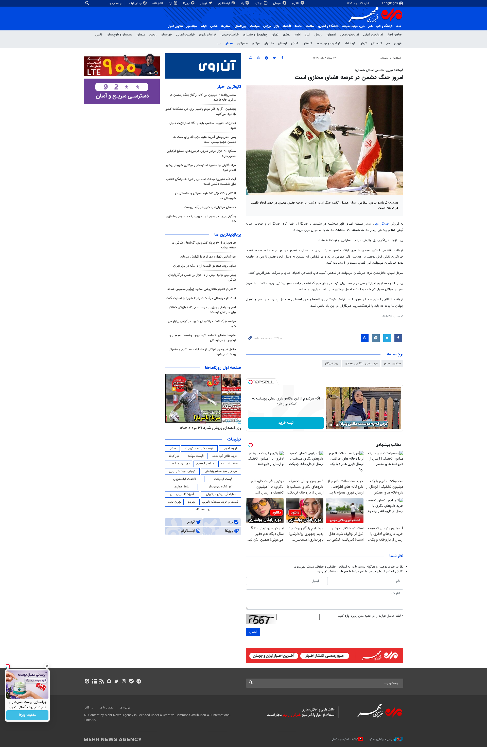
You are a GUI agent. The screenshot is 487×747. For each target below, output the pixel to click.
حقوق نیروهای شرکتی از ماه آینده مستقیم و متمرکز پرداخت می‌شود (202, 352)
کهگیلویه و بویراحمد (328, 43)
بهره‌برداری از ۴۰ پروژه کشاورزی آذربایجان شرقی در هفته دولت (204, 245)
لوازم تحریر (230, 448)
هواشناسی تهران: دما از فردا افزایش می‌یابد (208, 256)
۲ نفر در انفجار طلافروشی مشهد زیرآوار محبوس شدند (201, 289)
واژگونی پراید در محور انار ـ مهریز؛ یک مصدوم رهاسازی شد (201, 219)
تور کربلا (174, 456)
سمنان (141, 34)
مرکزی (255, 43)
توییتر (204, 3)
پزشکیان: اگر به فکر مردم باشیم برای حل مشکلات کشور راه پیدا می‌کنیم (200, 111)
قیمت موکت (195, 456)
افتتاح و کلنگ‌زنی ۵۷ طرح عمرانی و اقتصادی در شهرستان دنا (205, 196)
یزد (218, 43)
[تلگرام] (138, 681)
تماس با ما (106, 707)
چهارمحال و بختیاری (255, 34)
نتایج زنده (158, 3)
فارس (98, 34)
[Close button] (46, 666)
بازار (276, 26)
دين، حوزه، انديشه (353, 26)
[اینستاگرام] (124, 681)
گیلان (294, 43)
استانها (397, 58)
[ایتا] (87, 681)
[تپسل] (250, 382)
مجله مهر (191, 26)
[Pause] (331, 425)
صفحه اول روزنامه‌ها (223, 368)
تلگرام (296, 3)
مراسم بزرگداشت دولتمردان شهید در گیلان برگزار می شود (202, 324)
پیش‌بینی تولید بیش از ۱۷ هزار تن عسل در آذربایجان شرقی (202, 277)
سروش (277, 3)
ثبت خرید (286, 423)
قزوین (398, 43)
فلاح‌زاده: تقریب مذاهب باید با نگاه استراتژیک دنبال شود (202, 126)
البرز (307, 34)
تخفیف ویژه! (27, 715)
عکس (213, 26)
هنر (370, 26)
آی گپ (259, 3)
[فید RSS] (101, 681)
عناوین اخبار (394, 34)
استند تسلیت (229, 463)
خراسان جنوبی (230, 34)
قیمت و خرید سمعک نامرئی (220, 501)
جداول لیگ (135, 3)
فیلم (204, 26)
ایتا (171, 3)
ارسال (253, 631)
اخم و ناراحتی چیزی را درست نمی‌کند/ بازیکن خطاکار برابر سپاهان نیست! (202, 310)
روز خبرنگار (331, 363)
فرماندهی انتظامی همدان (361, 363)
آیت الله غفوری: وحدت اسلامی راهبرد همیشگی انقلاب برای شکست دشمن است (201, 182)
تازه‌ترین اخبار (229, 87)
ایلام (298, 34)
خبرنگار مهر (381, 223)
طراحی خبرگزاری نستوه (381, 739)
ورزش (267, 26)
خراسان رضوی (207, 34)
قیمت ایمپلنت (223, 479)
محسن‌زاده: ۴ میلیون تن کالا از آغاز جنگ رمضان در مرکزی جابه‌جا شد (203, 97)
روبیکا (186, 3)
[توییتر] (116, 681)
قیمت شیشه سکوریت (199, 448)
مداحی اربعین (205, 463)
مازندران (269, 43)
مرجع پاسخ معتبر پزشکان (221, 471)
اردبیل (318, 34)
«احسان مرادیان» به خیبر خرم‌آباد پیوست (210, 207)
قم (388, 43)
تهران (275, 34)
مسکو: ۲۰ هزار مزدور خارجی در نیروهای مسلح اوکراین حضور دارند (201, 153)
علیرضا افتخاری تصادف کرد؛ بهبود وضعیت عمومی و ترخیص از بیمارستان (202, 338)
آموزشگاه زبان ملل (182, 494)
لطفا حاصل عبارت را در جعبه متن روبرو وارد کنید (370, 616)
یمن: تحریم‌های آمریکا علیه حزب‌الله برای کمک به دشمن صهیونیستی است (204, 139)
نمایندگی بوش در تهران (221, 494)
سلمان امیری (392, 363)
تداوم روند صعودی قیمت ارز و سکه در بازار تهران (204, 265)
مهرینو (192, 501)
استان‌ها (226, 26)
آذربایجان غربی (349, 34)
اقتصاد (287, 26)
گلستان (307, 43)
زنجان (152, 34)
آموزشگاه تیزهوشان (220, 486)
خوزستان (166, 34)
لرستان (282, 43)
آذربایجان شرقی (373, 34)
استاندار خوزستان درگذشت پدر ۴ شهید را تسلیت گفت (201, 298)
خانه (399, 26)
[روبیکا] (109, 681)
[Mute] (338, 425)
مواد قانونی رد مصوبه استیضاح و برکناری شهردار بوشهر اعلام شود (201, 168)
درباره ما (125, 707)
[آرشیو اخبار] (94, 681)
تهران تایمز (174, 501)
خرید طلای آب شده (224, 456)
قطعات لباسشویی (184, 479)
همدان (229, 43)
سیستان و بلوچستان (119, 34)
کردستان (376, 43)
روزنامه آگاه (203, 509)
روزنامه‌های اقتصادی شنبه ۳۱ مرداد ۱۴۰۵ (208, 428)
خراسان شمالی (185, 34)
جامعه (298, 26)
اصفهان (331, 34)
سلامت (310, 26)
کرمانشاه (350, 43)
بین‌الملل (240, 26)
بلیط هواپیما (181, 486)
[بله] (131, 681)
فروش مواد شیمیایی (182, 471)
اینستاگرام (224, 3)
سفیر (172, 448)
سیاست (255, 26)
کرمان (363, 43)
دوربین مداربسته (179, 463)
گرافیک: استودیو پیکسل (345, 739)
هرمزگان (242, 43)
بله (243, 3)
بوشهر (286, 34)
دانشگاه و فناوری (328, 26)
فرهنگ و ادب (384, 26)
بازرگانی (88, 707)
